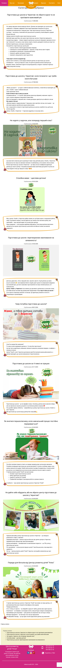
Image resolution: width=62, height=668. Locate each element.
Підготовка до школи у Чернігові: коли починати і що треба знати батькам (28, 634)
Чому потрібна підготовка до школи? (31, 304)
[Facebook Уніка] (28, 653)
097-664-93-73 (50, 647)
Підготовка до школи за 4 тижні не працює (31, 364)
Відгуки (43, 3)
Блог (59, 3)
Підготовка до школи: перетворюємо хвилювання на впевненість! (26, 640)
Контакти (52, 3)
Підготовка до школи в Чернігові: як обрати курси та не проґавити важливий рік (30, 632)
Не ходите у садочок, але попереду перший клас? (31, 120)
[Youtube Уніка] (34, 653)
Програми (21, 3)
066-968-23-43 (50, 649)
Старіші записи (5, 624)
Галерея (35, 3)
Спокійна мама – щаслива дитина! (31, 178)
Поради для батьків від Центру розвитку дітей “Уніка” (31, 563)
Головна (4, 3)
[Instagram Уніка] (31, 653)
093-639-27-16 (50, 646)
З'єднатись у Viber (50, 653)
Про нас (12, 3)
